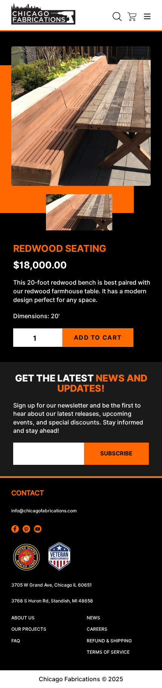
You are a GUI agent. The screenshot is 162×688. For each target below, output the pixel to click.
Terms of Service (108, 652)
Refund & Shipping (109, 641)
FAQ (15, 641)
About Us (23, 618)
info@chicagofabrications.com (44, 510)
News (93, 618)
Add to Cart (98, 337)
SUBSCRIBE (116, 453)
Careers (97, 629)
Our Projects (28, 629)
